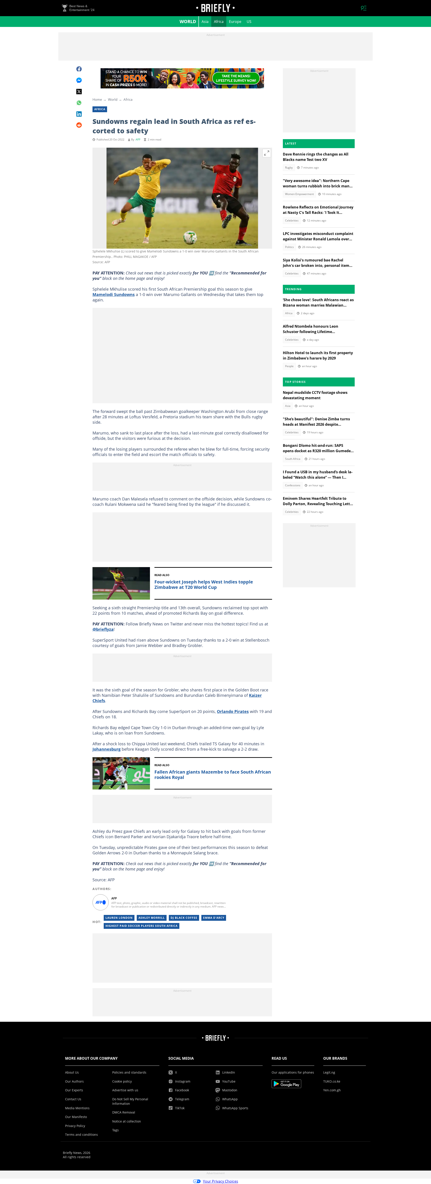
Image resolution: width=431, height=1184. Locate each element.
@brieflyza (103, 629)
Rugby (289, 167)
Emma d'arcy (213, 918)
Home (97, 99)
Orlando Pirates (233, 711)
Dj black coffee (184, 918)
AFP (138, 139)
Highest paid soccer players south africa (142, 926)
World (188, 21)
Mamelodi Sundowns (113, 294)
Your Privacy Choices (220, 1181)
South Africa (292, 459)
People (289, 366)
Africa (219, 21)
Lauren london (119, 918)
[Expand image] (266, 153)
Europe (235, 21)
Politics (289, 247)
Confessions (292, 485)
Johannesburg (106, 749)
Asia (205, 21)
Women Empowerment (299, 194)
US (249, 21)
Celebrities (292, 220)
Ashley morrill (152, 918)
